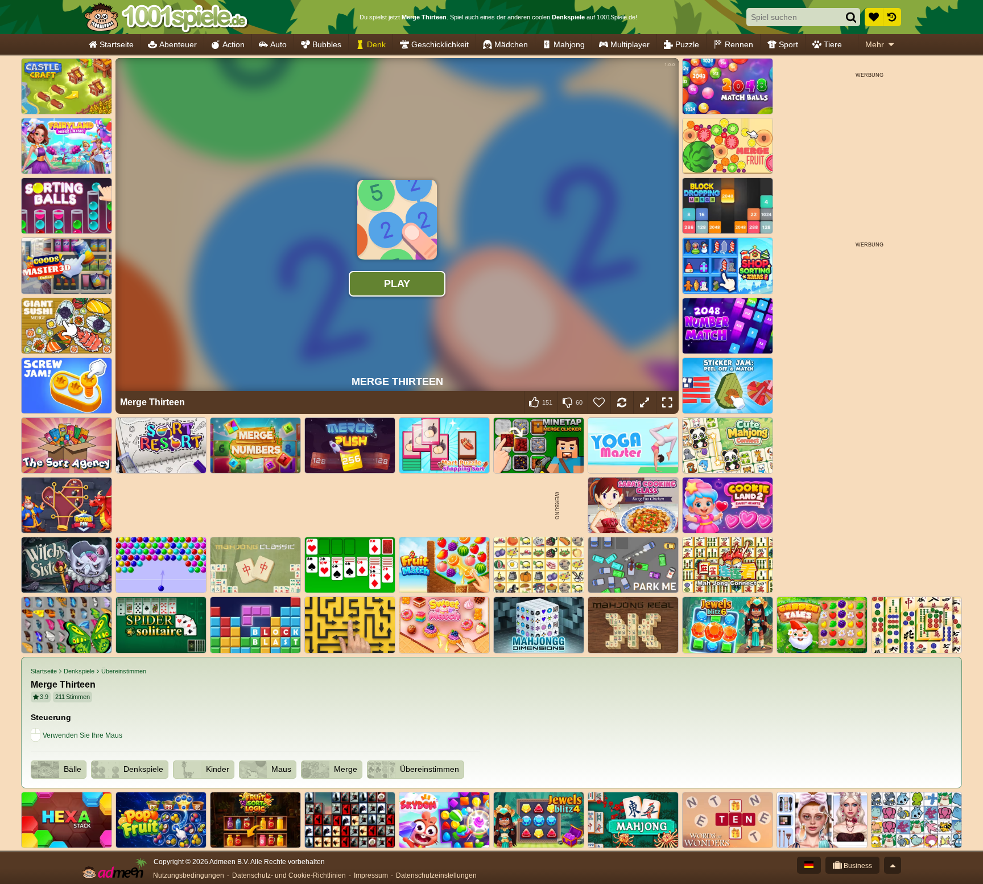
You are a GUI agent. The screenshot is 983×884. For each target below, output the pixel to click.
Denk (376, 44)
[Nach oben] (892, 865)
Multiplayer (630, 44)
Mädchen (511, 44)
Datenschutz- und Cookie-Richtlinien (289, 875)
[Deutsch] (809, 865)
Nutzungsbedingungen (188, 875)
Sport (788, 44)
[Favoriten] (874, 17)
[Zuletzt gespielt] (892, 17)
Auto (278, 44)
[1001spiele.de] (166, 17)
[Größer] (644, 402)
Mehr (874, 44)
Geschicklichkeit (440, 44)
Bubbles (326, 44)
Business (857, 866)
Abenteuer (178, 44)
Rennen (739, 44)
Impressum (371, 875)
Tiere (833, 44)
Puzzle (687, 44)
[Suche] (851, 17)
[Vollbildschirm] (667, 402)
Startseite (117, 44)
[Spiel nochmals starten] (621, 402)
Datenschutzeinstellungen (436, 875)
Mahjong (569, 44)
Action (233, 44)
